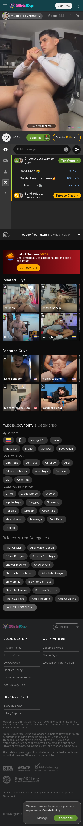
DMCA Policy (12, 662)
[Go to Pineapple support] (7, 780)
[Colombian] (8, 440)
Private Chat (65, 195)
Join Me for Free (42, 126)
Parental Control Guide (17, 677)
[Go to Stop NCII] (27, 779)
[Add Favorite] (6, 137)
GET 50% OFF (28, 267)
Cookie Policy (51, 810)
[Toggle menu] (4, 5)
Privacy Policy (12, 647)
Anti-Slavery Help (14, 685)
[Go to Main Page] (25, 5)
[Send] (76, 149)
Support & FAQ (13, 705)
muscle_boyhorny (18, 425)
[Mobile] (21, 440)
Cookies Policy (13, 670)
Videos (56, 16)
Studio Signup (51, 655)
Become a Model (53, 647)
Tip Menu (68, 160)
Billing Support (13, 713)
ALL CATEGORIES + (19, 607)
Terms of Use (12, 655)
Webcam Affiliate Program (59, 662)
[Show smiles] (66, 149)
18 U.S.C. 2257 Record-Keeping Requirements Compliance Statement (38, 794)
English (63, 626)
